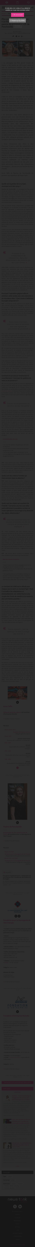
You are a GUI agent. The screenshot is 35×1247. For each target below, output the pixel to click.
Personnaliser (17, 25)
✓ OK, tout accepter (17, 14)
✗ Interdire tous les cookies (17, 20)
